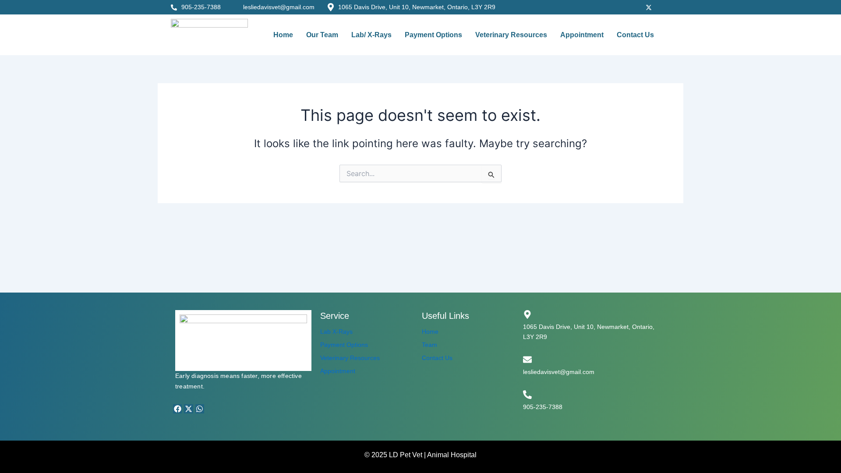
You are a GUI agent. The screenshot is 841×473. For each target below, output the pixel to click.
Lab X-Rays (336, 331)
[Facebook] (611, 6)
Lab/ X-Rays (371, 35)
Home (283, 35)
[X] (649, 6)
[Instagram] (629, 6)
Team (429, 344)
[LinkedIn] (667, 6)
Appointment (582, 35)
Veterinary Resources (511, 35)
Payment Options (433, 35)
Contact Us (635, 35)
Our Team (322, 35)
